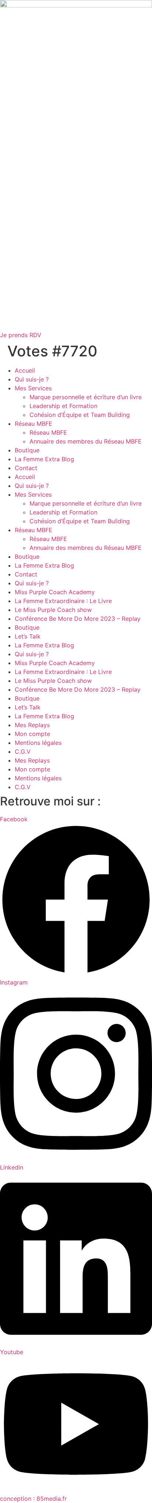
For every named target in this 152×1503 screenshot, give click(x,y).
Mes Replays (32, 725)
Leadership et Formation (63, 406)
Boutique (27, 450)
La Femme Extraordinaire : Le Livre (63, 601)
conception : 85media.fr (33, 1498)
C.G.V (23, 751)
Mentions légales (38, 742)
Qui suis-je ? (32, 379)
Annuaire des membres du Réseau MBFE (86, 441)
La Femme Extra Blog (44, 459)
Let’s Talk (28, 636)
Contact (26, 468)
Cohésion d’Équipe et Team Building (80, 414)
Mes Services (33, 388)
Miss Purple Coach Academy (55, 592)
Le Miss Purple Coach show (53, 609)
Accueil (25, 370)
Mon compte (32, 733)
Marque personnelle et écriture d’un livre (86, 397)
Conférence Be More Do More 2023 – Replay (78, 618)
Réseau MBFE (33, 423)
